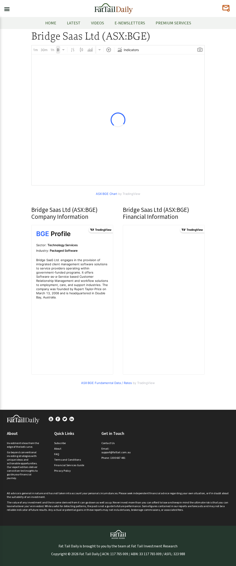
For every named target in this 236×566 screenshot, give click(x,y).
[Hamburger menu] (5, 8)
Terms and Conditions (67, 460)
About (57, 449)
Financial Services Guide (69, 465)
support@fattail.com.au (116, 452)
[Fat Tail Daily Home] (113, 6)
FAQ (56, 454)
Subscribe (60, 443)
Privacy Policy (62, 471)
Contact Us (108, 443)
